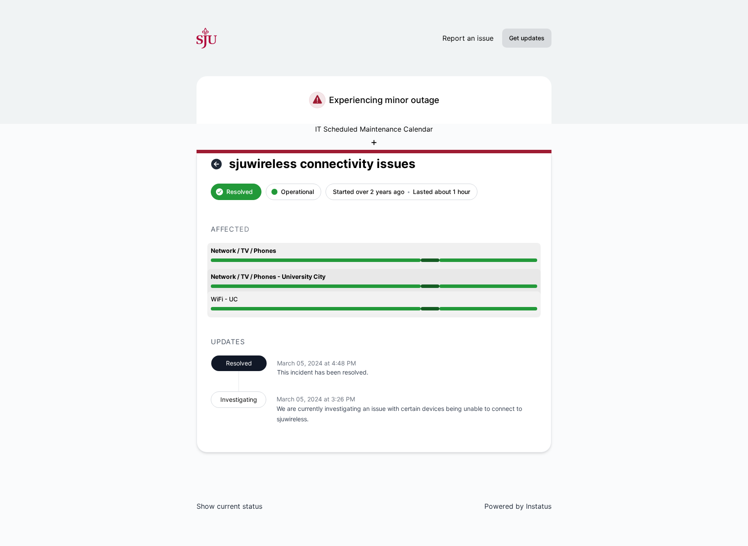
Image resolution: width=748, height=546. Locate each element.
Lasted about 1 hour (441, 192)
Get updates (527, 38)
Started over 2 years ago (368, 192)
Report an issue (467, 38)
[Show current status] (216, 164)
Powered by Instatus (517, 506)
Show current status (229, 506)
